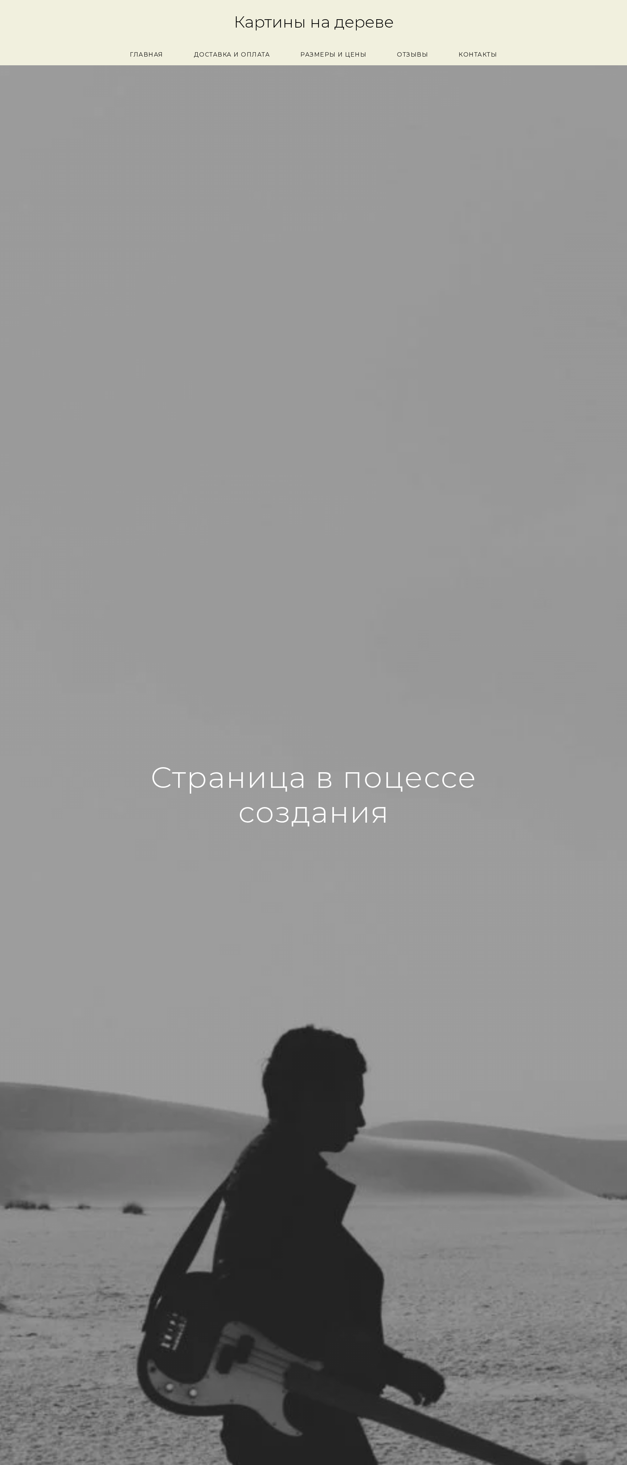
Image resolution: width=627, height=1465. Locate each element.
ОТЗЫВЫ (412, 54)
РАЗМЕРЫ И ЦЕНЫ (333, 54)
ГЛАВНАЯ (146, 54)
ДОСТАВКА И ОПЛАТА (232, 54)
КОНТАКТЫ (478, 54)
